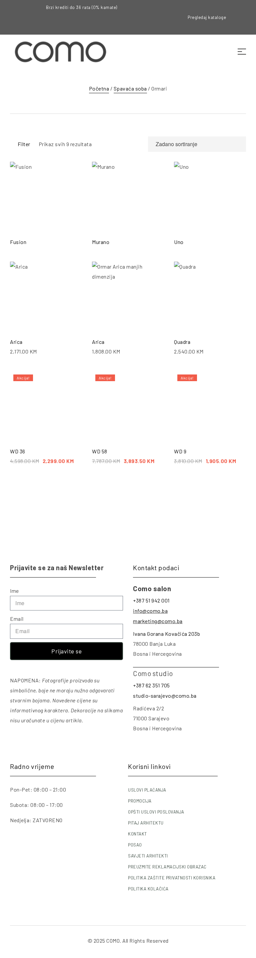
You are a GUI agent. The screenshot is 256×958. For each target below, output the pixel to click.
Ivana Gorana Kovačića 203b (166, 633)
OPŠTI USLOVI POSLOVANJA (156, 812)
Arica (16, 342)
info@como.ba (150, 610)
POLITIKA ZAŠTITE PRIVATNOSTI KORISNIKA (171, 877)
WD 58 (99, 451)
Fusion (18, 242)
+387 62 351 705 (151, 685)
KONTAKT (137, 834)
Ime (14, 591)
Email (17, 618)
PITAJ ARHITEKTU (146, 823)
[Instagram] (246, 17)
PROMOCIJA (140, 801)
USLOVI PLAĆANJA (147, 790)
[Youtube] (246, 26)
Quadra (182, 342)
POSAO (135, 844)
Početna (99, 88)
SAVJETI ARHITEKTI (148, 855)
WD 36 (17, 451)
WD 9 (180, 451)
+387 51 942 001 (151, 600)
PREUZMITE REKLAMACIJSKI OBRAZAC (167, 866)
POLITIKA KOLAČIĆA (148, 888)
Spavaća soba (130, 88)
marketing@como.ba (158, 621)
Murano (100, 242)
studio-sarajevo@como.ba (165, 695)
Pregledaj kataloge (207, 17)
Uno (179, 242)
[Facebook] (246, 8)
